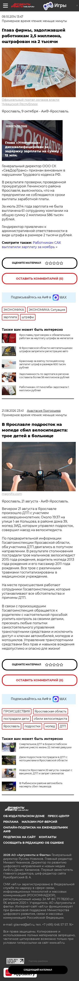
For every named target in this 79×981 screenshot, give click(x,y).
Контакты (47, 837)
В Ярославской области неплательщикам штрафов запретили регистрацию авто (45, 349)
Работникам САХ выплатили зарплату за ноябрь (31, 245)
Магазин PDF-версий (39, 822)
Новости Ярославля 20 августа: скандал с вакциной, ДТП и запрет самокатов (45, 772)
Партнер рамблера (38, 961)
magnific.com (12, 494)
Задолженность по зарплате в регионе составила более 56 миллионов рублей (44, 375)
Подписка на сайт (19, 837)
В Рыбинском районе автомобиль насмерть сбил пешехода (40, 785)
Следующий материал (38, 970)
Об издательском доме (24, 816)
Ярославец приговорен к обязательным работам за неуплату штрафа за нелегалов (46, 336)
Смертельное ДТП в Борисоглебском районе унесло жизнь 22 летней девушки (45, 746)
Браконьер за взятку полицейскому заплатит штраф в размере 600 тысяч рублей (42, 364)
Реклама (10, 822)
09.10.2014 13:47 (12, 17)
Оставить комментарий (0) (39, 278)
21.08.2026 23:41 (13, 411)
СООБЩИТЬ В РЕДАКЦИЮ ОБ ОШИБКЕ (33, 843)
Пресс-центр (58, 816)
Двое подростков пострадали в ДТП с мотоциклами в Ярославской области (43, 759)
